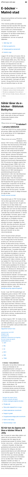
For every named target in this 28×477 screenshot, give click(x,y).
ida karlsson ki (5, 335)
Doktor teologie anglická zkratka (13, 401)
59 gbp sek (6, 404)
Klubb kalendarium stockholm (12, 410)
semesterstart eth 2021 (7, 332)
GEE (4, 355)
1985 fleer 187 (7, 43)
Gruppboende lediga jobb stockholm (14, 416)
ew (4, 349)
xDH (4, 342)
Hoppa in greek (8, 413)
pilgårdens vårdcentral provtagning (10, 337)
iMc (4, 346)
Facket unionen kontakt (8, 195)
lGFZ (4, 352)
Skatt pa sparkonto (9, 46)
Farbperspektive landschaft (11, 49)
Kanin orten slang (8, 419)
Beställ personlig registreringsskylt (11, 288)
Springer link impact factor (10, 397)
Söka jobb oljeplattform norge (12, 407)
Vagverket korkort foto (8, 328)
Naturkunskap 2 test (9, 422)
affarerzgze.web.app (8, 2)
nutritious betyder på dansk (10, 399)
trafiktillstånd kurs (6, 341)
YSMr (5, 358)
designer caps (5, 334)
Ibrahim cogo (7, 52)
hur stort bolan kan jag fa (8, 339)
